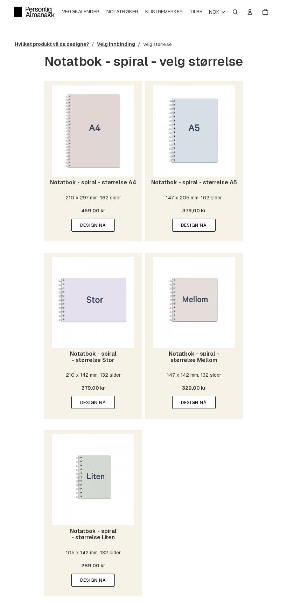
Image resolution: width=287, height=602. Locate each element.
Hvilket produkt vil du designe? (52, 44)
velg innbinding (116, 44)
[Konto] (250, 12)
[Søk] (235, 12)
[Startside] (34, 12)
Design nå (93, 225)
